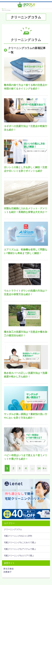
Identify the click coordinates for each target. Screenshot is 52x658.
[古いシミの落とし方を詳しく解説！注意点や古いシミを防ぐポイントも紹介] (26, 151)
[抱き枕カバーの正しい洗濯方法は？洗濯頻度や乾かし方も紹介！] (26, 357)
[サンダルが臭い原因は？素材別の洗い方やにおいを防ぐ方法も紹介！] (26, 398)
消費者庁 (7, 572)
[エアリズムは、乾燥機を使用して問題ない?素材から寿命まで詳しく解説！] (26, 234)
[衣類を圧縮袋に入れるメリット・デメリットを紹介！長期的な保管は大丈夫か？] (26, 193)
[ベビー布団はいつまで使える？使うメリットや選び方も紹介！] (26, 439)
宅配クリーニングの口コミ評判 (18, 536)
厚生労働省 (8, 569)
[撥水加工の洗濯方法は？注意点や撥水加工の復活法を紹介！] (26, 316)
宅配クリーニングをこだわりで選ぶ (20, 542)
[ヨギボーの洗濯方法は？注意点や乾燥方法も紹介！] (26, 110)
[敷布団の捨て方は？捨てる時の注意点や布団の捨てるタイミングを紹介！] (26, 69)
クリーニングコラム (13, 529)
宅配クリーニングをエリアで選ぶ (19, 556)
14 (38, 468)
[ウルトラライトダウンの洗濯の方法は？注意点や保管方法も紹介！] (26, 275)
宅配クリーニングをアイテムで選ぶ (20, 549)
